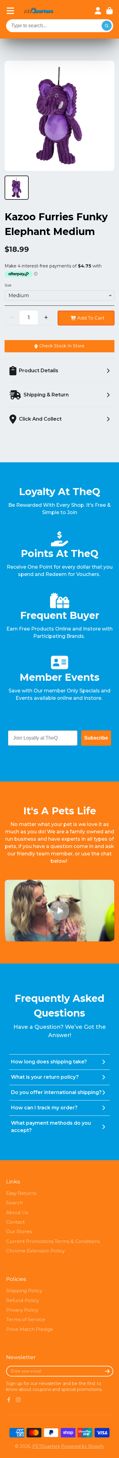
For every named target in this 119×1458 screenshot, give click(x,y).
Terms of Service (25, 1319)
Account (98, 10)
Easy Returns (21, 1193)
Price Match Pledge (29, 1329)
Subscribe (96, 737)
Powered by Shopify (82, 1446)
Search (14, 1203)
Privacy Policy (22, 1310)
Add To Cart (90, 318)
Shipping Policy (24, 1290)
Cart (109, 10)
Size (8, 285)
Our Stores (19, 1231)
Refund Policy (22, 1300)
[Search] (107, 26)
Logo (38, 11)
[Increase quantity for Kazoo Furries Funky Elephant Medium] (46, 317)
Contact (15, 1222)
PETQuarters (46, 1446)
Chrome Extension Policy (35, 1251)
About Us (17, 1212)
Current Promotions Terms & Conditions (53, 1241)
